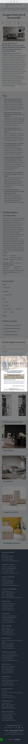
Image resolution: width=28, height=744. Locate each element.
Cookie (11, 730)
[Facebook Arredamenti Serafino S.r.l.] (10, 1)
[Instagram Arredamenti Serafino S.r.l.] (14, 1)
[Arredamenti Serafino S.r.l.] (14, 5)
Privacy (6, 730)
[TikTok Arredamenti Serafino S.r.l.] (17, 1)
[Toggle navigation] (26, 5)
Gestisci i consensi (18, 730)
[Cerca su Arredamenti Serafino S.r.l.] (2, 5)
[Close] (26, 354)
